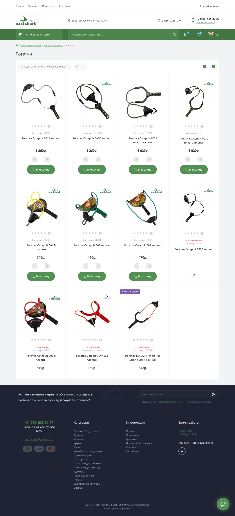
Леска (77, 447)
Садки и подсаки (83, 455)
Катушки (79, 439)
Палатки (78, 479)
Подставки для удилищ (87, 467)
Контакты (64, 6)
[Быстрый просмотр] (54, 78)
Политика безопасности (170, 402)
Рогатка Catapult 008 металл (92, 245)
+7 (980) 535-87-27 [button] (39, 422)
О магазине (48, 6)
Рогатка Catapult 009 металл (142, 245)
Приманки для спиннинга (88, 463)
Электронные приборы (87, 483)
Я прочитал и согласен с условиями (177, 401)
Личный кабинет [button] (209, 6)
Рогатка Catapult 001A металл (41, 138)
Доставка (33, 6)
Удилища (79, 471)
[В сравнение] (59, 78)
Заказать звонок (205, 22)
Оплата (20, 6)
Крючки (78, 443)
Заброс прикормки (53, 45)
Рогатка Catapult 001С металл (92, 138)
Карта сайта (133, 451)
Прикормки (80, 459)
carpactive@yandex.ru (39, 439)
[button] (89, 20)
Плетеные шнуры (84, 475)
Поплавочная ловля (31, 45)
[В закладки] (64, 78)
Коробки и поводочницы (88, 451)
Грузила (78, 435)
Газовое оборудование (87, 431)
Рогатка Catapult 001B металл (194, 249)
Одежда (78, 487)
